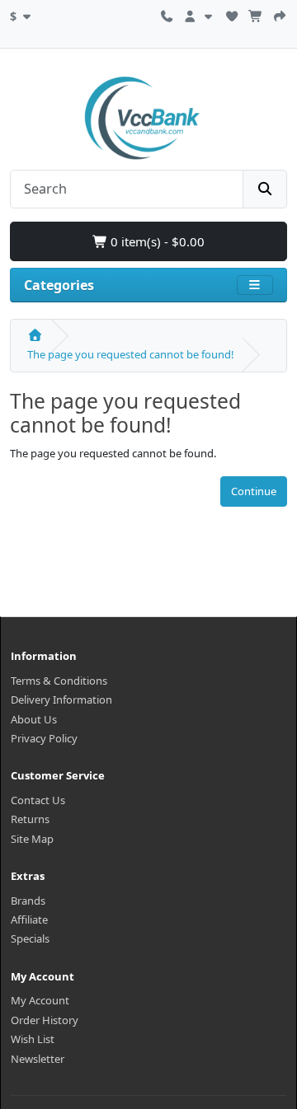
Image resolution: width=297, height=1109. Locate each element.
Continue (253, 491)
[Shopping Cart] (255, 14)
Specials (30, 938)
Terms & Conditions (59, 680)
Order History (44, 1020)
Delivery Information (61, 699)
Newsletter (37, 1058)
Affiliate (29, 919)
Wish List (32, 1039)
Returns (30, 819)
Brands (28, 900)
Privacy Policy (44, 738)
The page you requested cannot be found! (130, 354)
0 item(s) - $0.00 (156, 241)
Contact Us (38, 800)
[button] (22, 14)
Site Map (32, 838)
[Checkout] (279, 14)
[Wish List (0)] (231, 14)
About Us (34, 719)
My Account (40, 1000)
